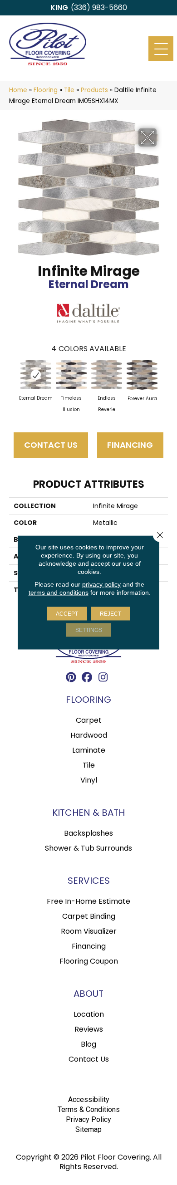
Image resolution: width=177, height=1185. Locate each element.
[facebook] (87, 678)
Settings (88, 630)
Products (94, 90)
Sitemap (88, 1129)
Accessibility (88, 1099)
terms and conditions (58, 592)
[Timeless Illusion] (71, 374)
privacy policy (101, 584)
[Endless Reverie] (106, 374)
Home (18, 90)
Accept (67, 614)
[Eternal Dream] (36, 374)
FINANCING (130, 444)
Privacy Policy (88, 1119)
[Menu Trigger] (160, 48)
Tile (69, 90)
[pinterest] (71, 678)
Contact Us (51, 444)
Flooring (46, 90)
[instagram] (103, 678)
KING (59, 7)
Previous (13, 378)
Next (163, 378)
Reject (110, 614)
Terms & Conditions (89, 1109)
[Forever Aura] (142, 374)
